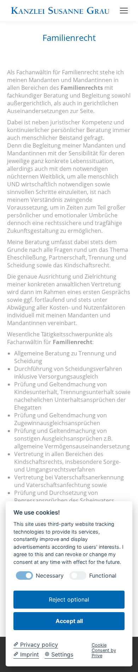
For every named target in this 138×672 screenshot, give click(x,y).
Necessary (50, 575)
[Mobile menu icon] (124, 11)
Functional (102, 575)
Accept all (69, 620)
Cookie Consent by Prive (104, 650)
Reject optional (69, 599)
